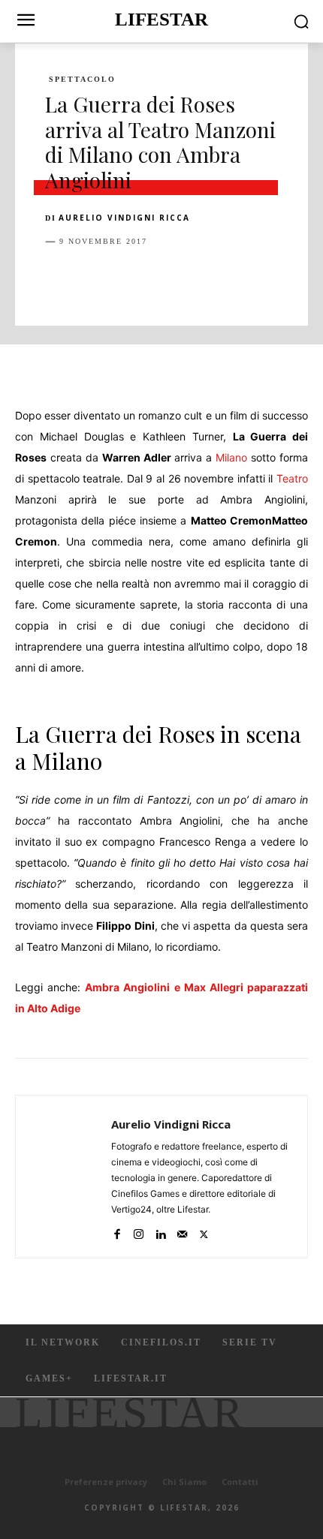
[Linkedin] (198, 279)
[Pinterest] (129, 279)
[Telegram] (267, 279)
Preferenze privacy (106, 1481)
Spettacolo (82, 79)
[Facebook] (60, 279)
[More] (302, 279)
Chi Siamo (184, 1481)
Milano (231, 457)
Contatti (240, 1481)
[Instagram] (138, 1231)
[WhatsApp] (164, 279)
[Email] (233, 279)
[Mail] (182, 1231)
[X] (95, 279)
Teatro (292, 478)
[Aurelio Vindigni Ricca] (68, 1176)
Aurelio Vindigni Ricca (124, 217)
